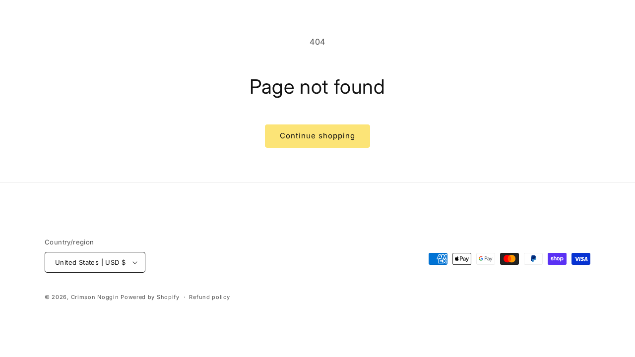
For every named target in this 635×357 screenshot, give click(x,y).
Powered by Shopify (150, 297)
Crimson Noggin (95, 297)
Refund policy (209, 297)
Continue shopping (317, 135)
